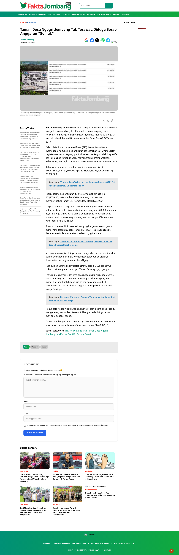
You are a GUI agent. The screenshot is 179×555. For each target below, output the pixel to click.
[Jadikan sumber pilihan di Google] (87, 42)
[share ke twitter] (98, 42)
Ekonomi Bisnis (104, 14)
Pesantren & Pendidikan (83, 14)
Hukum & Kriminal (37, 14)
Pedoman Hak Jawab (100, 544)
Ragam (116, 14)
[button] (103, 121)
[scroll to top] (171, 551)
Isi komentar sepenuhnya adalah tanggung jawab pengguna (49, 374)
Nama (25, 401)
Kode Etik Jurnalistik (124, 544)
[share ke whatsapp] (103, 42)
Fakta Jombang (27, 40)
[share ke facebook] (92, 42)
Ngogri (44, 347)
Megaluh (35, 347)
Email (25, 413)
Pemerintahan (54, 14)
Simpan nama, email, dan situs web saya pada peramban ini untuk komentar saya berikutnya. (68, 425)
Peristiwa (22, 14)
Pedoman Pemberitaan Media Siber (70, 544)
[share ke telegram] (108, 42)
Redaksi (46, 544)
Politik (66, 14)
